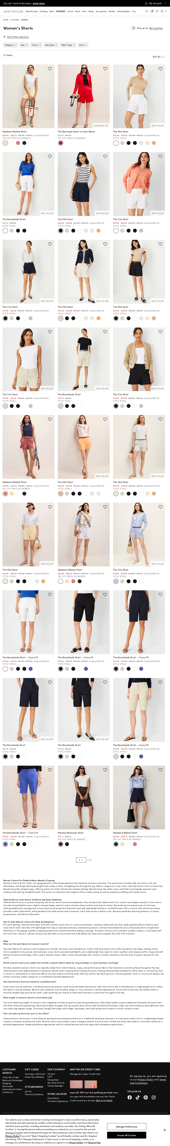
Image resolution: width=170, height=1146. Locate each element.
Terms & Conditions (34, 1094)
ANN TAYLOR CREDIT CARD (85, 1069)
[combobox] (146, 56)
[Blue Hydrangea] (141, 230)
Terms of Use (94, 1142)
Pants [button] (77, 11)
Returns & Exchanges (12, 1080)
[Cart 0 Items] (164, 11)
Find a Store (53, 1098)
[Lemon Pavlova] (5, 143)
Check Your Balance (34, 1077)
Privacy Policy (145, 1079)
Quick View (28, 124)
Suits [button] (84, 11)
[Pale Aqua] (141, 143)
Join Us (28, 1091)
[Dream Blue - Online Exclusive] (30, 668)
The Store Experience (57, 1101)
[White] (11, 143)
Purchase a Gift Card (35, 1074)
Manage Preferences (126, 1126)
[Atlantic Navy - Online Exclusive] (17, 668)
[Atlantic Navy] (128, 143)
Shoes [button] (91, 11)
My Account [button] (156, 3)
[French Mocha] (60, 844)
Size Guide (7, 1086)
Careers (51, 1073)
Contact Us (7, 1092)
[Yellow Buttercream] (147, 143)
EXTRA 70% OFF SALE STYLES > (25, 3)
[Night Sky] (24, 143)
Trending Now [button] (123, 11)
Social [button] (70, 11)
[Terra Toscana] (17, 143)
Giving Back (53, 1079)
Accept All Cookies (126, 1135)
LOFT (49, 1076)
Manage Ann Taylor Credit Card (85, 1074)
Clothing (15, 20)
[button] (156, 28)
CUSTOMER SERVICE (9, 1071)
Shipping (6, 1083)
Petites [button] (112, 11)
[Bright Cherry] (60, 143)
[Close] (164, 1130)
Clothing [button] (43, 11)
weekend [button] (60, 11)
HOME (5, 20)
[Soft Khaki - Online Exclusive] (11, 668)
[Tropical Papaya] (153, 143)
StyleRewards (34, 1086)
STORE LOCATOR (57, 1093)
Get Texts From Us (56, 1082)
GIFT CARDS (32, 1069)
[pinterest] (148, 1097)
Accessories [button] (101, 11)
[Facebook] (132, 1097)
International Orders (12, 1089)
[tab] (10, 45)
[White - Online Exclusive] (5, 668)
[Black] (134, 143)
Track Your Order (10, 1077)
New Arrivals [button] (32, 11)
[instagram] (155, 1097)
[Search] (147, 11)
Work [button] (51, 11)
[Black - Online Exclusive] (24, 668)
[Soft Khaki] (122, 143)
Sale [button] (134, 11)
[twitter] (140, 1097)
